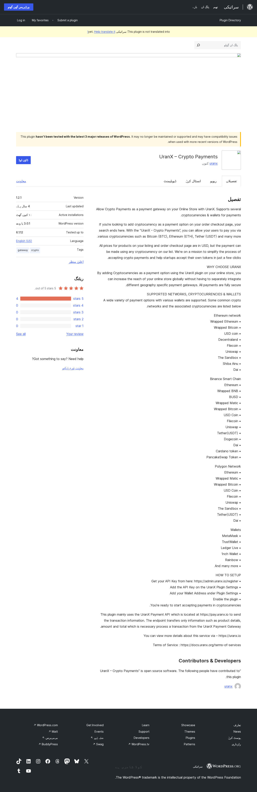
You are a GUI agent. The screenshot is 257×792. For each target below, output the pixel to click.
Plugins (190, 737)
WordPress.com (46, 725)
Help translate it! (101, 31)
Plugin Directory (230, 20)
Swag (98, 744)
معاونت (21, 181)
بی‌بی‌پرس (50, 737)
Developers (141, 737)
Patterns (189, 744)
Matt (53, 731)
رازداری (236, 744)
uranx (214, 163)
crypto (35, 250)
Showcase (188, 725)
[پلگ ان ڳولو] (198, 45)
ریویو (213, 181)
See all (21, 334)
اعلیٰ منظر (76, 262)
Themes (189, 731)
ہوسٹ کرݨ (234, 737)
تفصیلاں (231, 181)
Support (144, 731)
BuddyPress (48, 744)
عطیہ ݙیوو (97, 737)
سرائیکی (198, 766)
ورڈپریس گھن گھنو (19, 7)
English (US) (24, 241)
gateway (23, 250)
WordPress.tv (138, 744)
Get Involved (95, 725)
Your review (75, 334)
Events (99, 731)
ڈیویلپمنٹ (170, 181)
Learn (145, 725)
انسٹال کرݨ (193, 181)
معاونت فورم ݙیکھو (73, 368)
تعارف (237, 725)
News (237, 731)
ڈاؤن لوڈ (23, 160)
